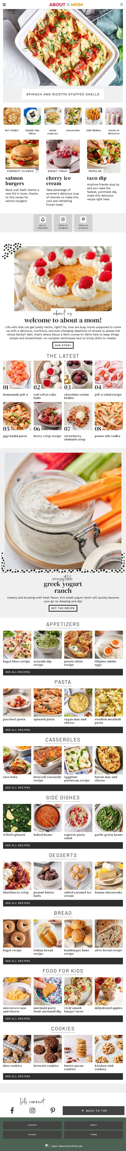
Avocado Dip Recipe (43, 663)
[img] (12, 1110)
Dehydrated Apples (108, 1008)
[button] (4, 4)
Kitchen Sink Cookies (104, 1067)
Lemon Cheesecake (108, 892)
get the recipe (63, 608)
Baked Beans (43, 834)
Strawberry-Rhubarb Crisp (74, 437)
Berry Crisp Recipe (47, 436)
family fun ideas (32, 131)
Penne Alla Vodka (107, 436)
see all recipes (17, 672)
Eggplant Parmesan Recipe (77, 778)
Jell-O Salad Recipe (108, 394)
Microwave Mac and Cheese (15, 1009)
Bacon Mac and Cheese (106, 778)
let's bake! (12, 130)
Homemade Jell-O (15, 394)
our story (63, 345)
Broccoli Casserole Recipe (47, 778)
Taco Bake (10, 777)
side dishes (93, 130)
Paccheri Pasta (14, 719)
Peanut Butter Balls (44, 894)
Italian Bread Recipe (43, 952)
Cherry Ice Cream (58, 181)
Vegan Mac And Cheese (75, 721)
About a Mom (66, 4)
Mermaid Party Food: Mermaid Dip (47, 1009)
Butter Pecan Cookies (74, 1067)
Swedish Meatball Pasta (108, 721)
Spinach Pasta (44, 719)
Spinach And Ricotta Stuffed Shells (63, 94)
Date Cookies (12, 1066)
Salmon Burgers (15, 181)
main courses (52, 131)
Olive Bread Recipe (108, 950)
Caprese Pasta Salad (74, 836)
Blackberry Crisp (16, 892)
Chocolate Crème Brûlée (76, 396)
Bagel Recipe (12, 950)
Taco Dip (97, 178)
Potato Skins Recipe (73, 663)
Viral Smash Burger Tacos (73, 1009)
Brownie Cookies (46, 1066)
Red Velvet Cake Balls (45, 396)
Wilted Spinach (14, 834)
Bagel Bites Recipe (16, 661)
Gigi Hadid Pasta (15, 436)
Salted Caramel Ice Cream (77, 894)
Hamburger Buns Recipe (76, 952)
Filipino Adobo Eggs (105, 663)
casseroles (73, 130)
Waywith (77, 1146)
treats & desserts (114, 131)
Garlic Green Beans (109, 834)
